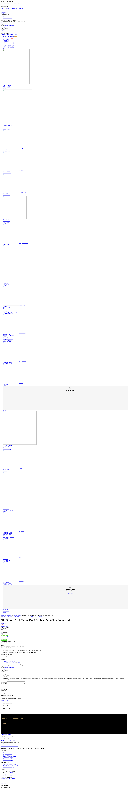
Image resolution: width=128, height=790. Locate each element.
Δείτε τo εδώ (70, 394)
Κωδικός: (3, 628)
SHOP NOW (4, 723)
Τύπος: (2, 636)
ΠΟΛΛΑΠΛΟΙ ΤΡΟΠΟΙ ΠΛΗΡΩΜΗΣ (9, 746)
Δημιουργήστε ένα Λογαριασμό (7, 27)
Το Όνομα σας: (4, 682)
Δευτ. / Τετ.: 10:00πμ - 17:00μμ (10, 764)
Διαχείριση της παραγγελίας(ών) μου (8, 21)
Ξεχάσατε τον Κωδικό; (9, 25)
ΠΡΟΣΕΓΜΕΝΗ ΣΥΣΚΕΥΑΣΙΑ (8, 740)
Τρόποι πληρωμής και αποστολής (10, 756)
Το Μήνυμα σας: (4, 689)
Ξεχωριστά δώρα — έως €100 (9, 662)
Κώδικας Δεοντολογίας (8, 760)
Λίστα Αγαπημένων (7, 18)
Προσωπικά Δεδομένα (8, 758)
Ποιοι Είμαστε (6, 752)
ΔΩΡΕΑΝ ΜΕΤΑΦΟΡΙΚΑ (6, 734)
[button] (2, 623)
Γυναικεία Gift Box (7, 661)
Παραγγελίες (6, 16)
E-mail (2, 24)
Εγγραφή (6, 23)
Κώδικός (2, 25)
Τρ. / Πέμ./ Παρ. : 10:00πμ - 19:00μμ (11, 765)
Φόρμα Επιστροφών (7, 754)
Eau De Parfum (7, 636)
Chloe (13, 661)
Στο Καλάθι (3, 34)
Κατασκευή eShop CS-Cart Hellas (8, 778)
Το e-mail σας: (4, 683)
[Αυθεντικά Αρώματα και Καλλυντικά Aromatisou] (12, 8)
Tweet (4, 623)
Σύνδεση (2, 23)
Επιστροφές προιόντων (8, 757)
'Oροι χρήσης (6, 755)
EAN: (2, 627)
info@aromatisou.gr (7, 773)
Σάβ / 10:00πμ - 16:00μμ (8, 767)
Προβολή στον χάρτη (7, 775)
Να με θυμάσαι (5, 28)
